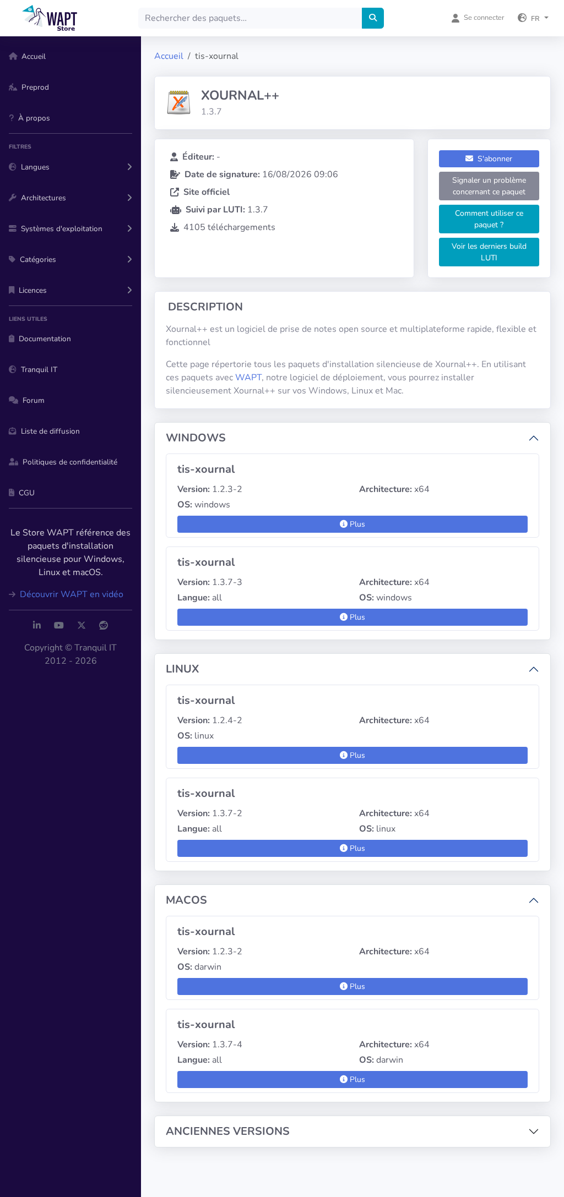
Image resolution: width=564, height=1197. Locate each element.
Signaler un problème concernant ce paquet (489, 186)
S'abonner (493, 159)
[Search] (373, 18)
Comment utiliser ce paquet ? (489, 219)
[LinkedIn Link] (37, 625)
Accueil (168, 56)
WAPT (248, 377)
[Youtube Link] (59, 625)
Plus (356, 524)
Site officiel (206, 192)
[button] (533, 18)
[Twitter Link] (81, 625)
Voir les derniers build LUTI (489, 252)
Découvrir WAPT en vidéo (70, 594)
